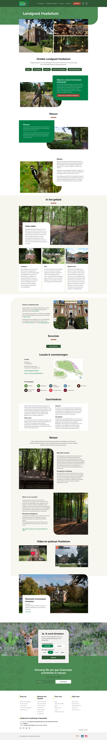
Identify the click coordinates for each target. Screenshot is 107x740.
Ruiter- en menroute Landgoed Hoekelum (33, 373)
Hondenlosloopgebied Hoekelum (31, 370)
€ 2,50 (44, 652)
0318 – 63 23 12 (30, 322)
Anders (62, 652)
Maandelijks (47, 646)
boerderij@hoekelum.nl (44, 322)
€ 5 (50, 652)
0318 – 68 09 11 (35, 311)
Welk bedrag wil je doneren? (48, 649)
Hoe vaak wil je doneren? (47, 643)
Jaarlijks (60, 646)
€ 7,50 (56, 652)
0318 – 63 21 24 (27, 316)
